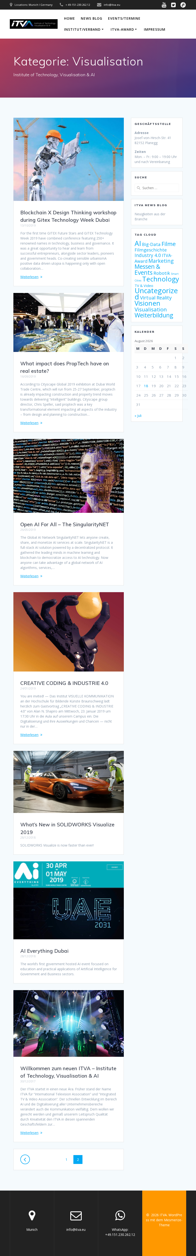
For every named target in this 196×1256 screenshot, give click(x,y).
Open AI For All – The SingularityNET (64, 524)
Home (69, 18)
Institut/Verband (82, 29)
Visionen (147, 303)
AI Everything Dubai (44, 951)
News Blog (91, 18)
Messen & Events (147, 269)
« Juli (138, 415)
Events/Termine (124, 18)
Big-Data (151, 244)
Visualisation (151, 309)
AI (138, 243)
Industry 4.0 (148, 255)
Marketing (161, 260)
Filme (169, 244)
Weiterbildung (154, 315)
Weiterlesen (29, 277)
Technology (160, 278)
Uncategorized (156, 294)
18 (146, 385)
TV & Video (144, 285)
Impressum (154, 29)
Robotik (161, 273)
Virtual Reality (156, 297)
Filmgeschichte (151, 250)
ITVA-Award (122, 29)
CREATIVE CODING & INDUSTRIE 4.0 (64, 683)
